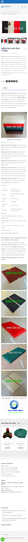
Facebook (7, 81)
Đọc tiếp (8, 448)
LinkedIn (12, 81)
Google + (14, 81)
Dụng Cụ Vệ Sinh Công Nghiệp (10, 472)
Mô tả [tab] (5, 88)
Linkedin (7, 534)
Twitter (9, 81)
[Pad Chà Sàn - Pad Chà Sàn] (6, 7)
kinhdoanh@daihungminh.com (13, 492)
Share (3, 81)
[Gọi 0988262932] (2, 539)
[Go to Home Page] (2, 12)
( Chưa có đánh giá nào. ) (13, 53)
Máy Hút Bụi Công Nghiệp (9, 470)
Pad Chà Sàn (5, 466)
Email (16, 81)
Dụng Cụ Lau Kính (6, 474)
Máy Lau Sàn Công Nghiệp (9, 468)
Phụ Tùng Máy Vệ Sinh (8, 476)
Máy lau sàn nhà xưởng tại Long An (12, 515)
